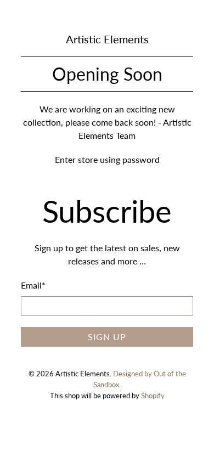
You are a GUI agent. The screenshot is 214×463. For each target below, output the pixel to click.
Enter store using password (107, 159)
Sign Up (107, 336)
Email (33, 285)
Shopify (153, 395)
